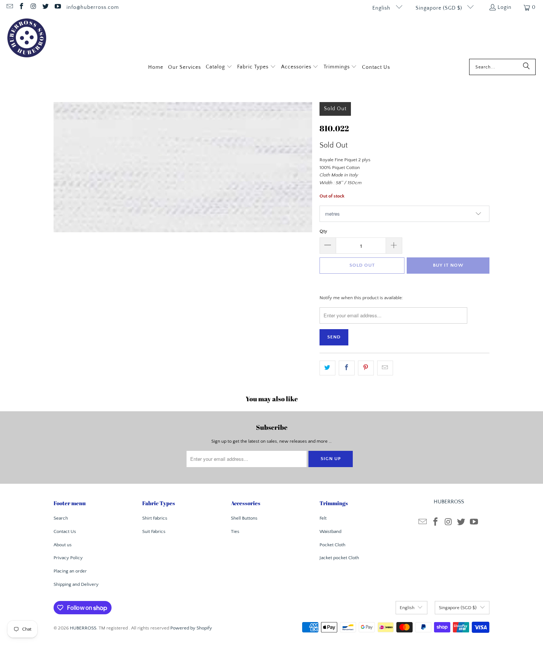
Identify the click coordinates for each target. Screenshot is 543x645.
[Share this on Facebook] (347, 368)
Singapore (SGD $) (440, 8)
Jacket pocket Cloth (339, 557)
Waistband (330, 531)
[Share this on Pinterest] (366, 368)
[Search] (526, 67)
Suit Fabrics (153, 531)
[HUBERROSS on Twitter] (45, 7)
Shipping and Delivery (76, 584)
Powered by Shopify (191, 628)
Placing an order (70, 571)
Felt (323, 518)
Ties (235, 531)
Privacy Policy (68, 557)
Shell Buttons (244, 518)
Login (505, 7)
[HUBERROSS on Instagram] (33, 7)
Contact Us (65, 531)
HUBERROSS (83, 628)
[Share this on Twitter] (327, 368)
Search (61, 518)
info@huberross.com (92, 7)
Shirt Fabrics (154, 518)
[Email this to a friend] (385, 368)
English (382, 8)
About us (63, 544)
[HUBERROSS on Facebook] (21, 7)
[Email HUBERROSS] (9, 7)
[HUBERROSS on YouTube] (57, 7)
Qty (323, 231)
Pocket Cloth (332, 544)
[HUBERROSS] (26, 38)
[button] (219, 67)
